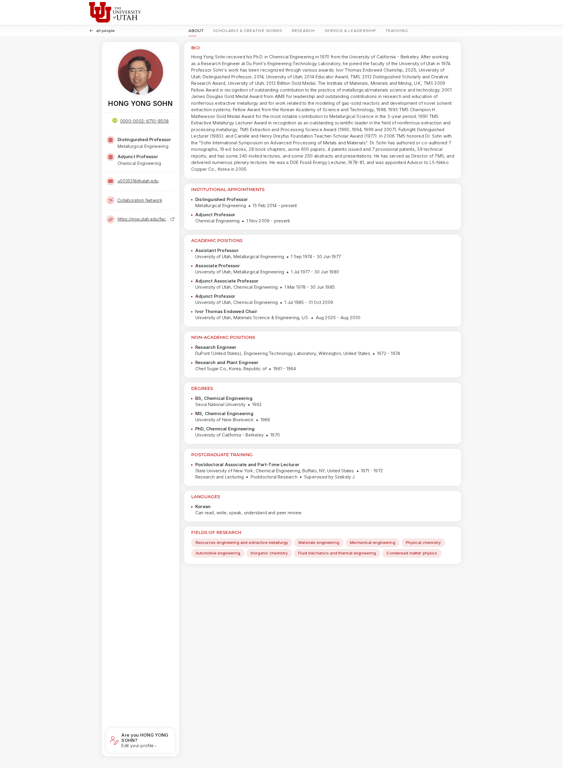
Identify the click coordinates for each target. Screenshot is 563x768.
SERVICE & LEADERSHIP (350, 30)
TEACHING (397, 30)
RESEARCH (303, 30)
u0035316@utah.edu (138, 180)
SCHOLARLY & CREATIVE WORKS (247, 30)
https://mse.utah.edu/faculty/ (144, 218)
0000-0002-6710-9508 (144, 121)
